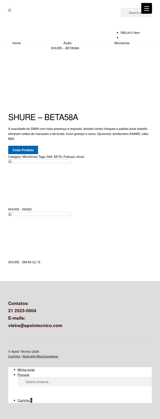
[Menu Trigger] (146, 8)
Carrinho (25, 400)
